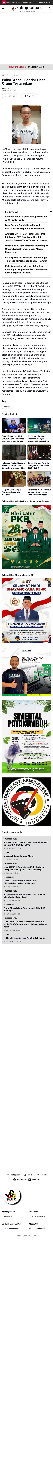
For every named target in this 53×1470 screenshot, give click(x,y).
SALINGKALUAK (29, 1236)
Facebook (21, 1179)
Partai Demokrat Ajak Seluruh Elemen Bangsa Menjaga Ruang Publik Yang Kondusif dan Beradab (13, 439)
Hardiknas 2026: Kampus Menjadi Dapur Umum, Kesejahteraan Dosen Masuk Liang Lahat (26, 248)
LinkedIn (36, 1179)
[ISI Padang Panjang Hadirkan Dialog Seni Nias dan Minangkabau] (39, 425)
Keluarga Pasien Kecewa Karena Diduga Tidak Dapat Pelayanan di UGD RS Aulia (26, 259)
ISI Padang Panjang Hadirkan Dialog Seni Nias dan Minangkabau (38, 438)
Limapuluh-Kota (10, 839)
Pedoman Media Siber (37, 1228)
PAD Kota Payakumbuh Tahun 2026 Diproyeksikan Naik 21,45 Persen (20, 882)
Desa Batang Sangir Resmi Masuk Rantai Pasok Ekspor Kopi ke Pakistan (24, 227)
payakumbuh (9, 877)
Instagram (15, 1175)
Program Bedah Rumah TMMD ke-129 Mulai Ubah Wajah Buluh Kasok (24, 895)
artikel (7, 852)
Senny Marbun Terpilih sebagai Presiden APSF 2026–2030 (26, 218)
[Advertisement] (26, 26)
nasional (7, 407)
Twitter (31, 1175)
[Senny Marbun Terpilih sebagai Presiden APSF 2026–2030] (39, 452)
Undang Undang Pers (10, 1228)
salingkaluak (29, 7)
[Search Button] (49, 8)
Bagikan (30, 96)
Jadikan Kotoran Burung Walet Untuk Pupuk (24, 938)
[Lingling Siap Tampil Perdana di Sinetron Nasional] (14, 479)
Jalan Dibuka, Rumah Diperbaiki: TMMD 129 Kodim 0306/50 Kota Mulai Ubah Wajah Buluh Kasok (25, 924)
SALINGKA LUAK (36, 67)
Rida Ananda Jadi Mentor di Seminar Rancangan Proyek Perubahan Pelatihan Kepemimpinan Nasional (26, 269)
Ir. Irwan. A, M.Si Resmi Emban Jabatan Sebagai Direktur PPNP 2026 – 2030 (26, 843)
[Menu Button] (3, 8)
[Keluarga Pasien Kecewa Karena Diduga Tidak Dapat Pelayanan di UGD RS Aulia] (14, 452)
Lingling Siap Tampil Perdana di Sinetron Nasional (11, 492)
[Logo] (26, 1196)
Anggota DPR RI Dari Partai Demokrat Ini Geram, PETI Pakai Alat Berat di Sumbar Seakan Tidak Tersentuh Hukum (26, 237)
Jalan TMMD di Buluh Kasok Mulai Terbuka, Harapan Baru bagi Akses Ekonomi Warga (24, 868)
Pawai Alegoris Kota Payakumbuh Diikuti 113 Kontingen (24, 909)
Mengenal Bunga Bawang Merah (19, 856)
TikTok (43, 1175)
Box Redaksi (7, 1216)
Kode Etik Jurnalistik (37, 1216)
